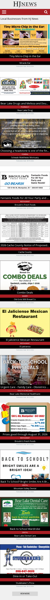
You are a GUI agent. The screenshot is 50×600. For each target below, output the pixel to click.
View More (25, 594)
